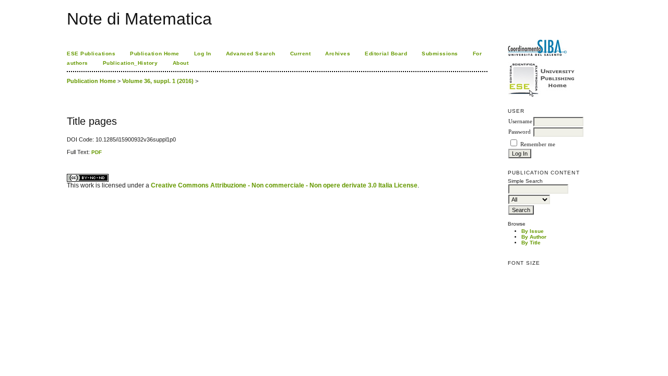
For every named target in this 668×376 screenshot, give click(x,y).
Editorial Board (386, 53)
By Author (533, 237)
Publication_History (130, 63)
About (181, 63)
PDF (96, 152)
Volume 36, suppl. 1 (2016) (158, 81)
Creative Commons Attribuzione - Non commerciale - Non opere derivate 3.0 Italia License (284, 185)
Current (300, 53)
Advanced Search (251, 53)
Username (520, 121)
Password (519, 132)
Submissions (440, 53)
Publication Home (154, 53)
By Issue (532, 231)
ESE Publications (91, 53)
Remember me (537, 144)
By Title (531, 242)
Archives (337, 53)
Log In (202, 53)
